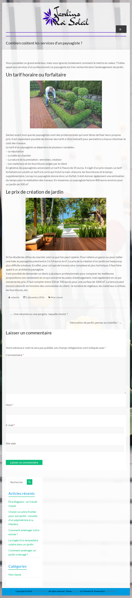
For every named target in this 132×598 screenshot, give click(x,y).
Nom (9, 404)
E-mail (10, 425)
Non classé (57, 297)
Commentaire (15, 355)
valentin (15, 297)
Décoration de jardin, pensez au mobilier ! (96, 322)
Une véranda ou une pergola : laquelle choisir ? (39, 314)
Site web (11, 443)
